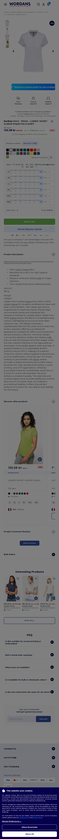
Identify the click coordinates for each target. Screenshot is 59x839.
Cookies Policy (24, 817)
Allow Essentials (29, 827)
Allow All (29, 834)
